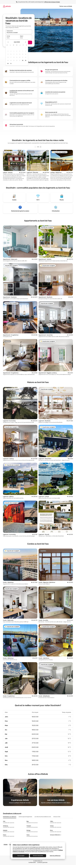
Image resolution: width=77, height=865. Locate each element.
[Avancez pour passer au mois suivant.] (25, 42)
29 (25, 60)
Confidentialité (32, 862)
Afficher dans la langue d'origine (52, 2)
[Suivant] (40, 147)
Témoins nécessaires (38, 855)
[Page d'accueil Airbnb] (7, 6)
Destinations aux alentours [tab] (9, 816)
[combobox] (19, 32)
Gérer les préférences (55, 855)
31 (10, 63)
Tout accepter (20, 855)
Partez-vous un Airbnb (66, 6)
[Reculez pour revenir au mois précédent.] (8, 42)
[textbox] (12, 38)
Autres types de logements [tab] (25, 816)
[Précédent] (35, 147)
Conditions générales (42, 862)
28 (22, 60)
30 (8, 63)
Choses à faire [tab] (56, 816)
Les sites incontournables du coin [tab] (43, 816)
